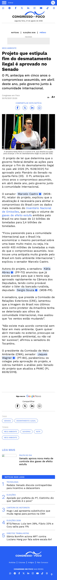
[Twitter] (22, 8)
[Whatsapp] (3, 8)
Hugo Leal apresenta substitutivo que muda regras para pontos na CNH (28, 512)
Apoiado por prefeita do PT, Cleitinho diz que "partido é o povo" (30, 499)
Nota (38, 431)
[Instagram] (34, 8)
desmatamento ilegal (26, 421)
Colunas (21, 562)
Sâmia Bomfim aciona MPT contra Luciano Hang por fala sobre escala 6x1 (29, 538)
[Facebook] (15, 8)
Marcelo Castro (28, 193)
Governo (26, 431)
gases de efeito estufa (17, 215)
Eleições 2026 (29, 33)
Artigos (31, 562)
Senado (7, 421)
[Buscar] (53, 3)
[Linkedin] (28, 8)
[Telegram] (9, 8)
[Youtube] (41, 8)
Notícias (15, 33)
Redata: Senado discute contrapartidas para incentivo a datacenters (29, 486)
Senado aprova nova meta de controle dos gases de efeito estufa (36, 461)
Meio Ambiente (10, 431)
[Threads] (54, 8)
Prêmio (43, 33)
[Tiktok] (48, 8)
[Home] (28, 14)
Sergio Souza (25, 290)
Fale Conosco (42, 562)
